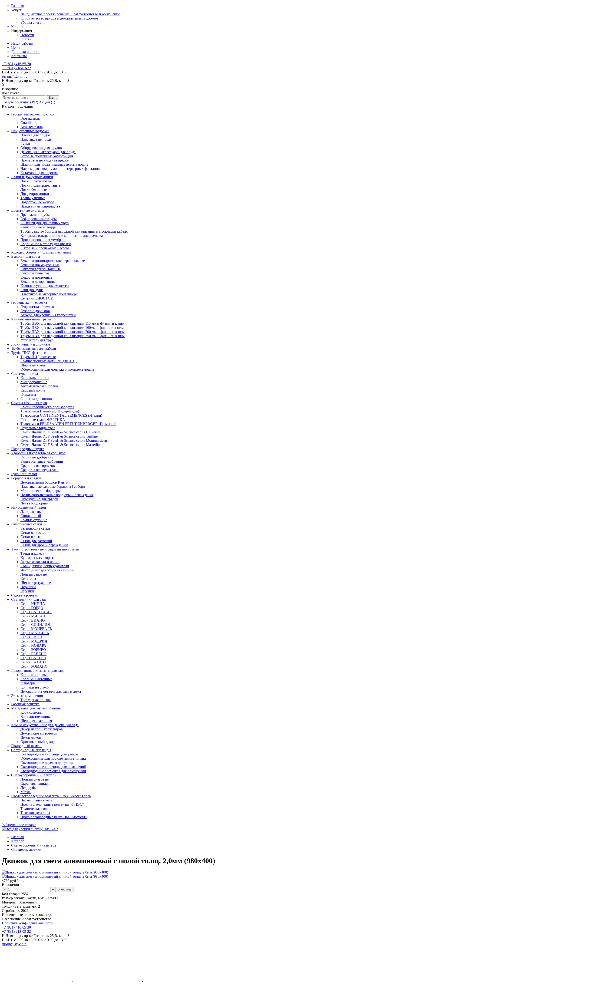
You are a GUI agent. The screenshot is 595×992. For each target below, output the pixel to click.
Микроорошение (33, 382)
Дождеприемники (34, 194)
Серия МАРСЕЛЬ (34, 633)
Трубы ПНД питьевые (38, 357)
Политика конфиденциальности (27, 923)
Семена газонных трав (29, 403)
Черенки (27, 591)
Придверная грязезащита (40, 206)
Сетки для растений (36, 541)
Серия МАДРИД (33, 641)
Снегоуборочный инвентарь (33, 775)
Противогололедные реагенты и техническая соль (51, 796)
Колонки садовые (34, 675)
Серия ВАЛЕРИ (33, 658)
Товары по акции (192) (20, 102)
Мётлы (25, 792)
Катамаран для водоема (39, 173)
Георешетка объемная (37, 307)
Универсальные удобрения (41, 461)
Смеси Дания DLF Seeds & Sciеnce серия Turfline (59, 436)
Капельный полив (34, 378)
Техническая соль (34, 809)
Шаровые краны (33, 365)
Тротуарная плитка (35, 700)
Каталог (17, 27)
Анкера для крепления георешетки (48, 315)
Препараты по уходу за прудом (44, 160)
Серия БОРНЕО (33, 650)
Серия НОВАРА (33, 645)
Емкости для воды (25, 256)
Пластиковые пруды (36, 139)
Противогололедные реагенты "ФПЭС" (52, 804)
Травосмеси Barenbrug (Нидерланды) (49, 411)
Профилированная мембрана (43, 240)
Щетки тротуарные (35, 583)
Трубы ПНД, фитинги (28, 353)
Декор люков (30, 737)
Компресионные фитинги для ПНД (48, 361)
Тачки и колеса (32, 553)
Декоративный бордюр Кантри (45, 482)
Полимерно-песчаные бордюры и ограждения (56, 495)
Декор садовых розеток (38, 733)
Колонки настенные (36, 679)
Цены (15, 47)
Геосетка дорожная (35, 311)
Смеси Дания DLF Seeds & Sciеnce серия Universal (60, 432)
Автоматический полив (39, 386)
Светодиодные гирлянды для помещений (53, 767)
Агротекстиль (31, 127)
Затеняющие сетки (35, 528)
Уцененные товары (19, 825)
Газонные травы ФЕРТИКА (42, 420)
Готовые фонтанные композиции (46, 156)
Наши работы (22, 43)
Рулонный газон (24, 474)
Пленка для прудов (35, 135)
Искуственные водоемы (30, 131)
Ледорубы (28, 788)
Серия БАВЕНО (33, 654)
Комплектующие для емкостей (44, 286)
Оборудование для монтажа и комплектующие (57, 369)
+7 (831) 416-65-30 (16, 64)
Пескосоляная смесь (36, 800)
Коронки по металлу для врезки (45, 244)
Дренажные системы (27, 210)
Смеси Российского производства (47, 407)
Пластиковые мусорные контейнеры (49, 294)
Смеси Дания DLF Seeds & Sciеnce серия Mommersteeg (63, 440)
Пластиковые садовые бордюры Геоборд (52, 486)
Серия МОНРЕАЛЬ (36, 629)
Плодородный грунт (27, 449)
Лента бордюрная (34, 503)
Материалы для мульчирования (36, 708)
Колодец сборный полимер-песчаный (41, 252)
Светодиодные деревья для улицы (47, 763)
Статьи (26, 39)
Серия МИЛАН (32, 616)
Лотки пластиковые (36, 181)
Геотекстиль (30, 118)
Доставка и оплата (25, 52)
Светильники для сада (28, 599)
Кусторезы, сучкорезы (37, 558)
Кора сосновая (31, 712)
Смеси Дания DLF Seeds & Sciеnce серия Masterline (60, 445)
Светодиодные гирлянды (31, 750)
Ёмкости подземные (36, 277)
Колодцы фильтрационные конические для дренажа (61, 235)
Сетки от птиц (31, 537)
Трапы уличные (32, 198)
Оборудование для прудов (41, 148)
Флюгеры (28, 683)
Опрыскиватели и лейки (40, 562)
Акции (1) (47, 102)
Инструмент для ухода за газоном (47, 570)
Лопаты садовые (33, 574)
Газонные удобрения (36, 457)
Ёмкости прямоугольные (40, 265)
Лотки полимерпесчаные (40, 185)
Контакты (19, 56)
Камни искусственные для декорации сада (45, 725)
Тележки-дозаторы (35, 813)
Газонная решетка (25, 704)
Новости (27, 35)
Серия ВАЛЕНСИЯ (36, 612)
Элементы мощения (27, 696)
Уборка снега (30, 22)
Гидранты (28, 394)
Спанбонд (28, 123)
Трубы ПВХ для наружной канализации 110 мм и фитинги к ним (72, 323)
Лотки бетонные (33, 189)
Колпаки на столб (34, 687)
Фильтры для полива (36, 399)
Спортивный (30, 516)
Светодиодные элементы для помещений (53, 771)
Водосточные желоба (37, 202)
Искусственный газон (28, 507)
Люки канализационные (30, 344)
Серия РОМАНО (34, 666)
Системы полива (24, 374)
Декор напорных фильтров (41, 729)
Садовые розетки (24, 595)
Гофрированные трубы (38, 219)
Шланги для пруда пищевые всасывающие (54, 164)
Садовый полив (33, 390)
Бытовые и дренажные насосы (44, 248)
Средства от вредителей (39, 470)
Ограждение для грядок (39, 499)
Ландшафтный (32, 512)
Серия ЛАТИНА (33, 662)
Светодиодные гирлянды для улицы (49, 754)
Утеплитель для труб (36, 340)
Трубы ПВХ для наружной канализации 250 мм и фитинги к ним (72, 336)
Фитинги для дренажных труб (44, 223)
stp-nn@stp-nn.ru (14, 76)
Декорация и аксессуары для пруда (48, 152)
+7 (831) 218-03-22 (16, 68)
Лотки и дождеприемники (32, 177)
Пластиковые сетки (26, 524)
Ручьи (25, 143)
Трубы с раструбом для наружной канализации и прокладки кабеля (74, 231)
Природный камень (26, 746)
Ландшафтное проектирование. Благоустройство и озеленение (70, 14)
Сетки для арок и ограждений (44, 545)
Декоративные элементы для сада (37, 670)
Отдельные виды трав (37, 428)
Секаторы (28, 578)
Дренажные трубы (35, 215)
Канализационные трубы (31, 319)
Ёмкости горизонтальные (40, 269)
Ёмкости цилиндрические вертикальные (52, 261)
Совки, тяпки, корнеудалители (44, 566)
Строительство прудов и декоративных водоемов (59, 18)
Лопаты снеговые (34, 779)
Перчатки (28, 587)
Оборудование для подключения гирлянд (53, 758)
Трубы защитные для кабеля (33, 348)
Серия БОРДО (31, 608)
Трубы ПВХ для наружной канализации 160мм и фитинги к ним (72, 328)
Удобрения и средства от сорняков (38, 453)
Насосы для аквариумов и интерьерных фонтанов (60, 169)
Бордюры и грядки (26, 478)
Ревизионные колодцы (38, 227)
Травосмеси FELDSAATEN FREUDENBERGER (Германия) (68, 424)
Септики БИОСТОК (36, 298)
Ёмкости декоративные (38, 281)
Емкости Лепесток (35, 273)
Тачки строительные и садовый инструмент (46, 549)
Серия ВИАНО (32, 620)
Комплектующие (33, 520)
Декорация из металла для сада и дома (50, 691)
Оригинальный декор (37, 742)
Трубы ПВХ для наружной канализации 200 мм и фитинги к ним (72, 332)
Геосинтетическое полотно (32, 114)
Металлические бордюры (40, 491)
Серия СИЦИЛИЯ (35, 624)
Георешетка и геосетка (29, 302)
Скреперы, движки (35, 783)
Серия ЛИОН (31, 637)
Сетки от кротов (33, 532)
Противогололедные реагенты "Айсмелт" (53, 817)
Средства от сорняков (37, 466)
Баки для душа (31, 290)
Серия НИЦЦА (32, 604)
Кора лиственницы (35, 716)
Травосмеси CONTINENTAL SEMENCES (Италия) (61, 415)
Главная (17, 6)
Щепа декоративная (36, 721)
